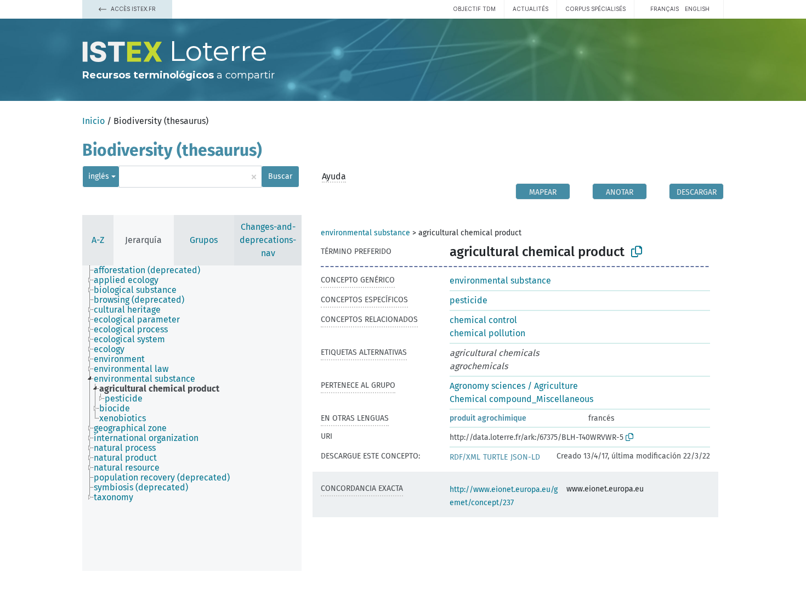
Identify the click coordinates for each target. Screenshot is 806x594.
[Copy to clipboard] (636, 252)
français (664, 8)
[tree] (192, 418)
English (697, 8)
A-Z (98, 240)
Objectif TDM (474, 8)
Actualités (530, 8)
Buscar (280, 176)
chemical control (483, 320)
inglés (98, 176)
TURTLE (495, 457)
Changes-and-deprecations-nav (268, 240)
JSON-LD (525, 457)
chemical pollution (487, 333)
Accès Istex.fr (132, 8)
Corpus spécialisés (595, 8)
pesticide (468, 300)
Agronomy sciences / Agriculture (514, 386)
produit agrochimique (488, 418)
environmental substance (365, 232)
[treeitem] (151, 270)
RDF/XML (465, 457)
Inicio (93, 121)
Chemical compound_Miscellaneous (521, 399)
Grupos (204, 240)
